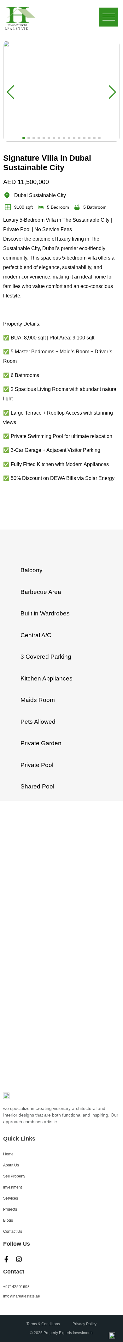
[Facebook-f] (6, 1259)
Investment (12, 1187)
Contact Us (12, 1231)
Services (10, 1198)
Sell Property (14, 1176)
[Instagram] (19, 1259)
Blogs (8, 1220)
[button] (23, 138)
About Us (11, 1165)
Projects (10, 1209)
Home (8, 1154)
